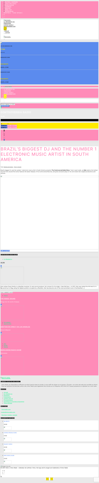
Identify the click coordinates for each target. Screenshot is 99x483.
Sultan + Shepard (11, 2)
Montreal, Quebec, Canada (9, 415)
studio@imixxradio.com (8, 412)
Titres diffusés (8, 403)
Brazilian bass (8, 167)
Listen (7, 32)
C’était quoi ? (8, 25)
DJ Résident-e (8, 259)
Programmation (9, 26)
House (5, 345)
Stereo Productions (10, 432)
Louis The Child (10, 3)
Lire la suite (5, 251)
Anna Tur (8, 10)
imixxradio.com (6, 409)
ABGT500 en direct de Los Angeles (15, 327)
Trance (6, 295)
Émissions (7, 23)
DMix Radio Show (9, 455)
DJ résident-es (9, 22)
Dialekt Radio (8, 444)
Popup (6, 31)
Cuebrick (8, 6)
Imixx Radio (8, 86)
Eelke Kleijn (9, 5)
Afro (5, 344)
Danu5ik (8, 8)
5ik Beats (6, 421)
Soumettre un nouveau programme (14, 401)
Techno (6, 347)
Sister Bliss (9, 11)
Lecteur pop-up (8, 398)
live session (7, 322)
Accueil (6, 392)
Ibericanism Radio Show (11, 350)
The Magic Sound (8, 299)
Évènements (7, 397)
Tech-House (17, 167)
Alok (3, 262)
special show (7, 324)
